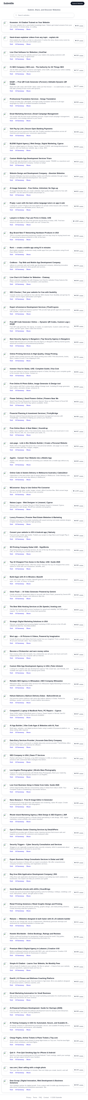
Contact (46, 1097)
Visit (11, 29)
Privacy (28, 1097)
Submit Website (77, 3)
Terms (35, 1097)
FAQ (40, 1097)
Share (28, 29)
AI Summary (19, 29)
